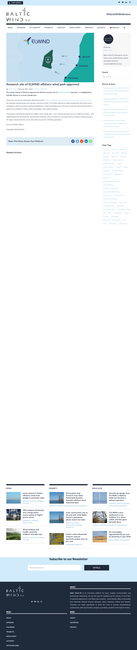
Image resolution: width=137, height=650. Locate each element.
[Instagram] (41, 601)
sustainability (117, 213)
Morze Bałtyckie (108, 184)
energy (119, 163)
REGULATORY (28, 523)
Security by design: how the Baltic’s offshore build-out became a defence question (116, 102)
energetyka (106, 160)
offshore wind (107, 195)
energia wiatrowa (118, 160)
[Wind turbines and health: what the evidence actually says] (13, 534)
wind (124, 220)
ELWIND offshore (64, 92)
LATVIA (36, 89)
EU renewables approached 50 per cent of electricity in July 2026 (120, 534)
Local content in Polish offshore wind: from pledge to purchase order (33, 495)
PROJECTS (83, 506)
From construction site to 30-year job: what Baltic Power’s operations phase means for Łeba (116, 134)
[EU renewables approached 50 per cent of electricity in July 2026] (100, 537)
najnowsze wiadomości (110, 188)
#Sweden (106, 156)
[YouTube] (35, 601)
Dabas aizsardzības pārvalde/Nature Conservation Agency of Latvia (67, 100)
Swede (126, 213)
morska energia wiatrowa (111, 181)
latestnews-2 (107, 177)
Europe (118, 167)
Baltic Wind (13, 89)
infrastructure (107, 174)
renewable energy (108, 206)
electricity (123, 156)
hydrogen (106, 170)
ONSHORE (70, 545)
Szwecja (105, 216)
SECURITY (123, 506)
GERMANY (26, 520)
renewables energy (109, 209)
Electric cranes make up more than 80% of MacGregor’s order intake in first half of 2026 (115, 112)
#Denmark (106, 149)
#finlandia (123, 149)
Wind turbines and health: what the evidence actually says (32, 531)
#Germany (106, 153)
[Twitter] (32, 601)
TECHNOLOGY (122, 525)
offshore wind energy (110, 199)
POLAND (26, 503)
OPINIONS (40, 501)
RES (104, 213)
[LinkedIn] (38, 601)
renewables (120, 206)
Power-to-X (123, 202)
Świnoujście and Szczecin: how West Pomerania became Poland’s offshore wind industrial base (116, 91)
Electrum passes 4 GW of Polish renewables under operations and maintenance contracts (115, 123)
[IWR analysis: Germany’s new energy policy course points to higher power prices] (13, 515)
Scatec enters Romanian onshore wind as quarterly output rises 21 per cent (76, 537)
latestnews (117, 174)
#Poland (124, 153)
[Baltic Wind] (108, 36)
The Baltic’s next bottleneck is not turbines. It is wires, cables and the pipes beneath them (118, 517)
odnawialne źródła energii (111, 192)
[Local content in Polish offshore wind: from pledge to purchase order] (13, 498)
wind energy (113, 223)
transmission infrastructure (111, 220)
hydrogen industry (117, 170)
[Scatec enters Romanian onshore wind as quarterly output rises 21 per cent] (56, 539)
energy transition (108, 167)
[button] (124, 28)
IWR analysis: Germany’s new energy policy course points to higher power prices (33, 513)
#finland (114, 149)
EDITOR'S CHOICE (29, 501)
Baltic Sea (115, 156)
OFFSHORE (43, 89)
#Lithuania (115, 153)
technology (114, 216)
